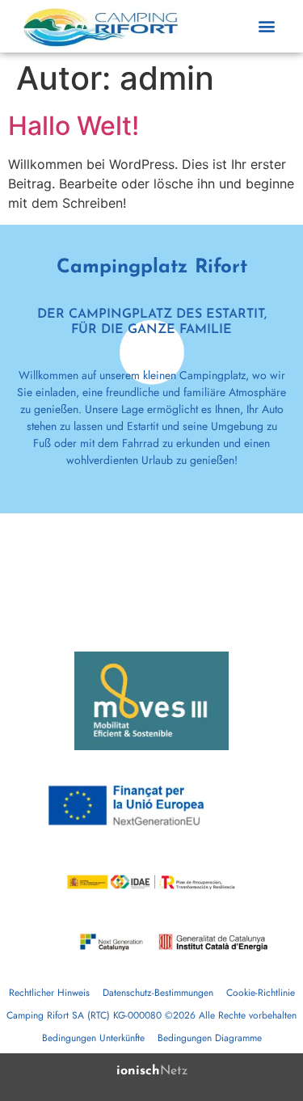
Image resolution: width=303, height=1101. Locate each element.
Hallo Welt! (73, 125)
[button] (266, 26)
